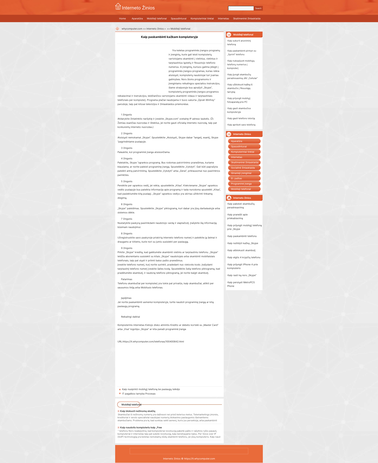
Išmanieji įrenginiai (241, 173)
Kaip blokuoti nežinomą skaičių (137, 411)
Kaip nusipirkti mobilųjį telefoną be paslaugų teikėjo (151, 389)
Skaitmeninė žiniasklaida (246, 18)
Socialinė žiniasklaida (243, 167)
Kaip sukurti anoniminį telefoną (239, 42)
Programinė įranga (241, 183)
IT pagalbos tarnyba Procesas (138, 393)
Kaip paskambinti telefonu (242, 236)
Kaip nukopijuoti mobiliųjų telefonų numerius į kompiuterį (241, 64)
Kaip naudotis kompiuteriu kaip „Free (141, 427)
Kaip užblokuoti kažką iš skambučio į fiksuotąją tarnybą (239, 88)
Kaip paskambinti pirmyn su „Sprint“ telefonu (241, 52)
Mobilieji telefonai (157, 18)
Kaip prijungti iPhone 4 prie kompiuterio (242, 266)
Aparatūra (137, 18)
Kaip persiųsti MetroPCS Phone (241, 284)
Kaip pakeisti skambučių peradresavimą (241, 205)
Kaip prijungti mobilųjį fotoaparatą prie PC (238, 100)
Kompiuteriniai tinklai (202, 18)
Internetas (223, 18)
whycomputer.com (132, 28)
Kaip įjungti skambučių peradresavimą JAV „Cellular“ (242, 76)
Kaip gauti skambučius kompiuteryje (239, 110)
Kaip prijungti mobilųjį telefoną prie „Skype (244, 227)
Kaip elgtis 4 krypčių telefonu (244, 257)
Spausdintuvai (178, 18)
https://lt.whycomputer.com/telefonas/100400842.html (153, 341)
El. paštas (236, 178)
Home (122, 18)
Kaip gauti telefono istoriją (241, 118)
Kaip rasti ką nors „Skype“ (242, 275)
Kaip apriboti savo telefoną (241, 124)
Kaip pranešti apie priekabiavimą (237, 216)
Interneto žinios (155, 28)
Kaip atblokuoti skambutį (241, 250)
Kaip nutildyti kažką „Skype (243, 243)
